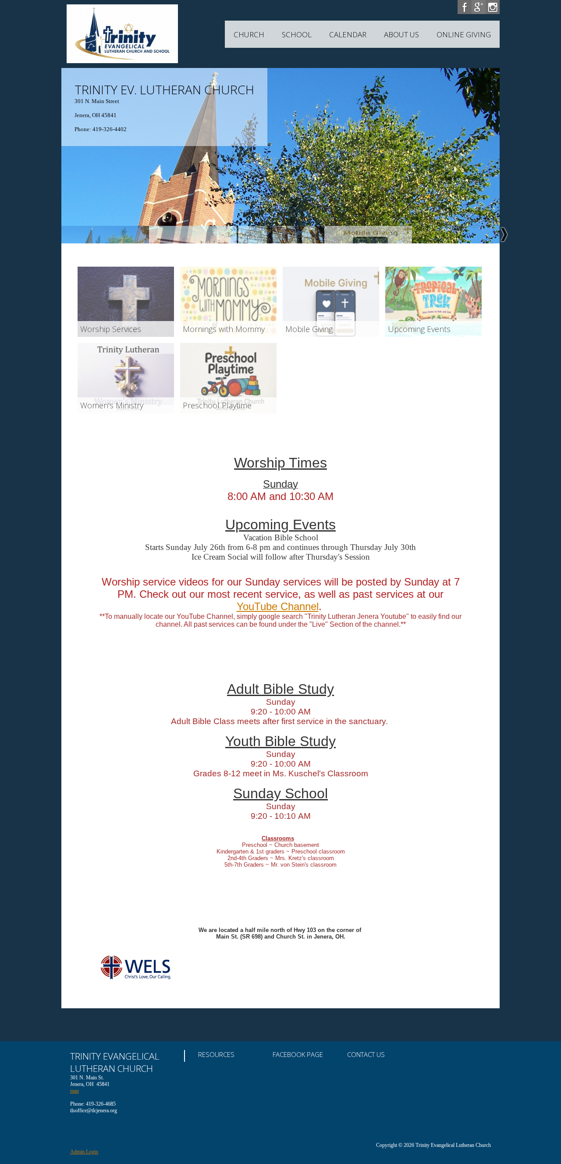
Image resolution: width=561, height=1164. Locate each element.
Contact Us (366, 1054)
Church (249, 34)
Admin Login (84, 1152)
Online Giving (464, 34)
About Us (401, 34)
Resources (216, 1054)
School (297, 34)
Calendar (347, 34)
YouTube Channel (278, 606)
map (74, 1091)
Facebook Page (298, 1054)
